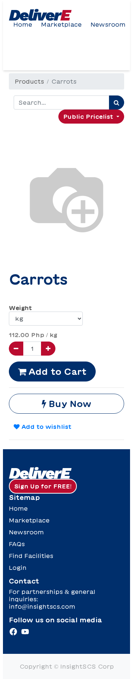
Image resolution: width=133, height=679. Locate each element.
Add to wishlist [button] (45, 427)
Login (18, 568)
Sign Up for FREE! (43, 486)
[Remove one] (16, 349)
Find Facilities (31, 556)
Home (22, 24)
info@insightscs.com (42, 606)
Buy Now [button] (68, 403)
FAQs (17, 544)
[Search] (116, 102)
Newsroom (108, 24)
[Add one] (48, 349)
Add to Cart (56, 371)
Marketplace (61, 24)
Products (29, 81)
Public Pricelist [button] (89, 117)
